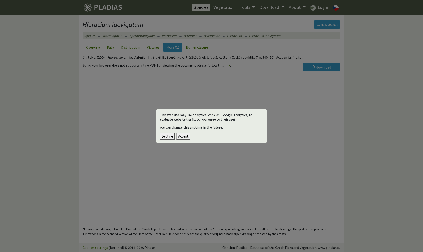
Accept (183, 136)
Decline (167, 136)
